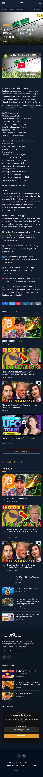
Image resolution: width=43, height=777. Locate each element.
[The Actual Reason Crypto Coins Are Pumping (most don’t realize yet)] (21, 391)
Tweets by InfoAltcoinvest (12, 462)
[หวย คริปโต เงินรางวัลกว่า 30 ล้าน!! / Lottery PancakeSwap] (8, 617)
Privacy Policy (12, 765)
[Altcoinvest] (21, 3)
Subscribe (21, 736)
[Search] (40, 3)
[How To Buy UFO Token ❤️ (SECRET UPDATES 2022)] (21, 425)
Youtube (6, 24)
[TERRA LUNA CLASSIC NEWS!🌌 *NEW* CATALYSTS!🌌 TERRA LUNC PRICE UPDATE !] (21, 358)
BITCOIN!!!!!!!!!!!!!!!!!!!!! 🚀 (12, 341)
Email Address (21, 726)
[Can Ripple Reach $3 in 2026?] (8, 591)
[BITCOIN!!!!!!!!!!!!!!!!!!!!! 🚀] (21, 327)
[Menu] (3, 3)
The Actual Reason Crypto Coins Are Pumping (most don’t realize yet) (19, 406)
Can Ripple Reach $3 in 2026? (26, 588)
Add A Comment (21, 451)
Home (10, 762)
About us (18, 762)
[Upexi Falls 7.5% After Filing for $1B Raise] (8, 580)
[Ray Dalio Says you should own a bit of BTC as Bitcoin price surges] (8, 685)
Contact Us (28, 762)
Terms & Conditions (28, 765)
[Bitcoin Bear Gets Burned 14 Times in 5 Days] (8, 674)
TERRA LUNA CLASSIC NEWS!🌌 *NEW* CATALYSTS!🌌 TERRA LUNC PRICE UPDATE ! (19, 373)
